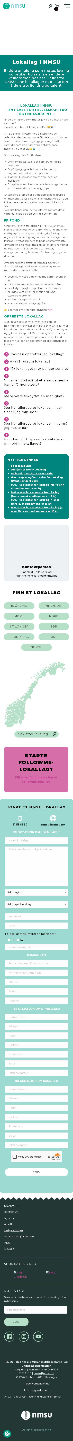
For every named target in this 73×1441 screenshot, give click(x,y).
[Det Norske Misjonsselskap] (36, 1415)
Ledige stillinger (13, 1230)
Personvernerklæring (37, 1383)
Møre (19, 616)
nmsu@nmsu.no (44, 1373)
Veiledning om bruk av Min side (32, 473)
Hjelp (7, 1242)
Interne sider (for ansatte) (19, 1236)
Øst (54, 637)
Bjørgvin (19, 605)
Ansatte (9, 1224)
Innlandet (54, 605)
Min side (9, 1248)
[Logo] (20, 1273)
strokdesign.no (42, 1429)
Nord (54, 616)
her (50, 309)
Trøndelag (19, 637)
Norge (36, 647)
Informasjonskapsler (36, 1390)
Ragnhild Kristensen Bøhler (44, 1396)
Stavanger (19, 626)
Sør (54, 626)
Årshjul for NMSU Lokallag (28, 469)
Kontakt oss (11, 1212)
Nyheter (9, 1218)
